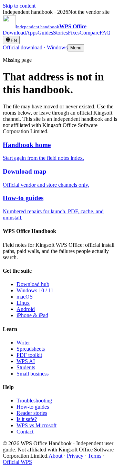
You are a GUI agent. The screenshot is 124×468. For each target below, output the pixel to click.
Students (26, 367)
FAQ (105, 33)
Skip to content (19, 6)
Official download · (35, 47)
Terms (94, 456)
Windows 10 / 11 (35, 290)
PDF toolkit (29, 355)
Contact (25, 432)
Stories (60, 33)
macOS (25, 297)
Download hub (33, 284)
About (55, 456)
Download (14, 33)
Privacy (75, 456)
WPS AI (26, 361)
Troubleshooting (34, 400)
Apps (32, 33)
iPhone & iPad (32, 315)
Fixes (74, 33)
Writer (23, 342)
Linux (23, 303)
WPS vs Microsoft (36, 425)
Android (26, 309)
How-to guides (33, 407)
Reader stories (32, 413)
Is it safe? (27, 419)
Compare (90, 33)
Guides (45, 33)
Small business (33, 374)
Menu (75, 47)
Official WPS (17, 462)
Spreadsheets (31, 349)
